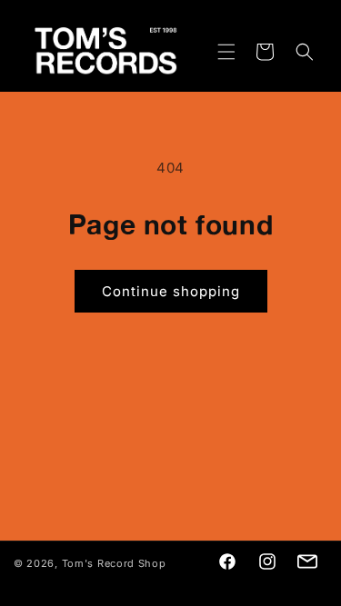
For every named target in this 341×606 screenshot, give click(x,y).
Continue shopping (171, 291)
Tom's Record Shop (114, 563)
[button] (216, 52)
